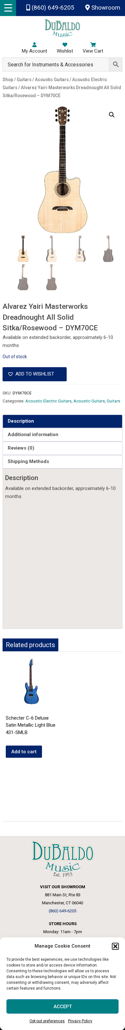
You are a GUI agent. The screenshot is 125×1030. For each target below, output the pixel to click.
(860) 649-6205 (52, 7)
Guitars (113, 401)
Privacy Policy (80, 1021)
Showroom (105, 7)
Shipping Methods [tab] (28, 461)
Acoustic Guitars (89, 401)
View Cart (93, 51)
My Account (34, 51)
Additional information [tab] (33, 434)
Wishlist (65, 51)
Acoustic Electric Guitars (48, 401)
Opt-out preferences (47, 1021)
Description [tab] (21, 421)
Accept (63, 1006)
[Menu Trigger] (8, 8)
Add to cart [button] (24, 752)
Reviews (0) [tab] (21, 448)
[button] (115, 946)
